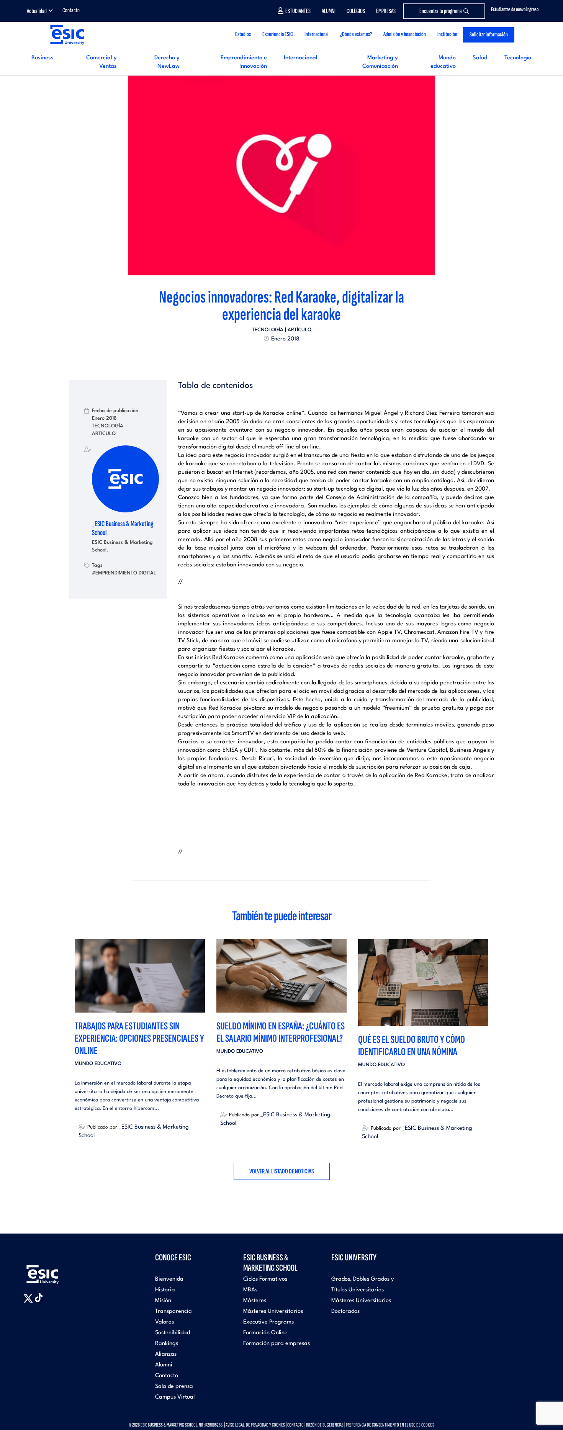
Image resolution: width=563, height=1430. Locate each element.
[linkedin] (281, 356)
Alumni (329, 11)
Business (42, 58)
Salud (480, 58)
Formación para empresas (276, 1344)
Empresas (386, 11)
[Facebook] (274, 356)
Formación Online (265, 1333)
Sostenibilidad (172, 1333)
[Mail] (295, 356)
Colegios (356, 11)
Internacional (301, 58)
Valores (164, 1322)
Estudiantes (298, 11)
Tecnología (518, 58)
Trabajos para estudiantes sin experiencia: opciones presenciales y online (139, 1038)
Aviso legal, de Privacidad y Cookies (255, 1425)
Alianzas (166, 1354)
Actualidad (37, 11)
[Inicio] (66, 35)
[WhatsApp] (288, 356)
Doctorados (345, 1311)
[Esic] (53, 1270)
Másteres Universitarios (273, 1311)
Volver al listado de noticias (281, 1171)
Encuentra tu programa (440, 11)
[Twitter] (267, 356)
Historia (165, 1290)
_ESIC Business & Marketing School (122, 528)
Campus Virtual (175, 1397)
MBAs (250, 1290)
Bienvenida (169, 1279)
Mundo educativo (98, 1063)
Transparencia (173, 1311)
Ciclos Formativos (265, 1279)
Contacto (71, 10)
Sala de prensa (174, 1386)
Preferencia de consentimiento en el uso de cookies (390, 1425)
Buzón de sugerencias (325, 1425)
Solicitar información (489, 34)
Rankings (166, 1344)
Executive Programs (268, 1322)
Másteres (254, 1301)
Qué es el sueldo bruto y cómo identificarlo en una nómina (411, 1045)
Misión (163, 1301)
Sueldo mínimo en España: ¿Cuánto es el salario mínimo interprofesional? (280, 1032)
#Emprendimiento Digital (124, 573)
